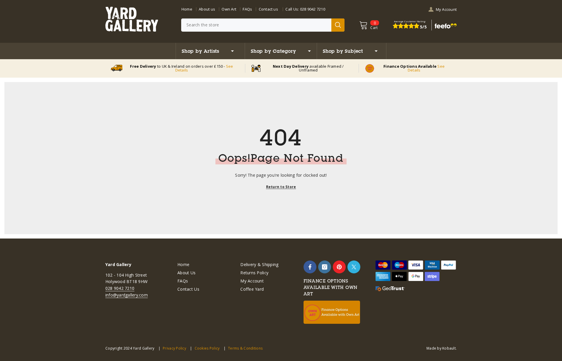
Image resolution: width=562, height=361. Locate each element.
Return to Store (281, 186)
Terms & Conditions (245, 348)
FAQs (247, 9)
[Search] (263, 25)
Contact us (268, 9)
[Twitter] (353, 266)
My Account (446, 9)
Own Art (229, 9)
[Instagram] (324, 266)
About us (207, 9)
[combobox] (256, 25)
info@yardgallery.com (126, 295)
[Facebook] (310, 266)
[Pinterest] (339, 266)
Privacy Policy (174, 348)
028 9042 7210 (312, 9)
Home (186, 9)
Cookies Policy (207, 348)
